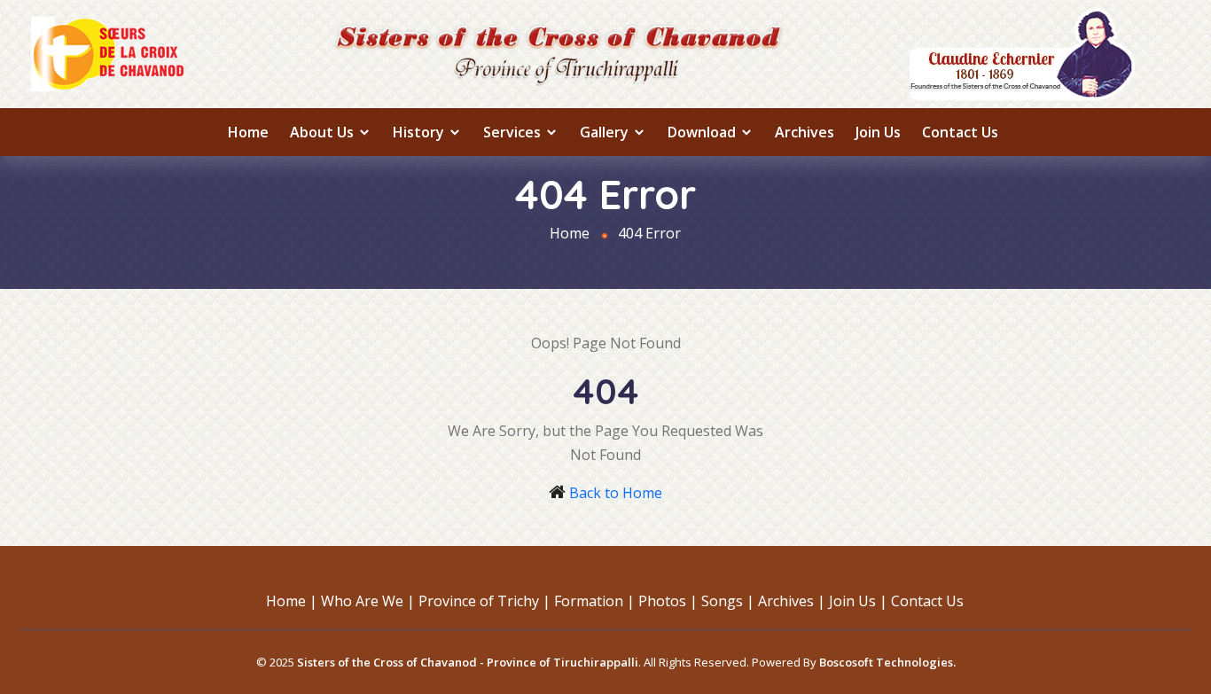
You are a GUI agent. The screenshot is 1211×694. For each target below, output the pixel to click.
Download (703, 132)
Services (513, 132)
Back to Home (615, 493)
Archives (804, 132)
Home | (291, 601)
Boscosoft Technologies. (887, 662)
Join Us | (858, 601)
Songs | (727, 601)
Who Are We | (368, 601)
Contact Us (960, 132)
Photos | (668, 601)
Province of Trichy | (484, 601)
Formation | (594, 601)
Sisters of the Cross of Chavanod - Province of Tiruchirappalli (467, 662)
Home (248, 132)
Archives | (791, 601)
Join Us (878, 132)
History (420, 132)
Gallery (606, 132)
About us (323, 132)
